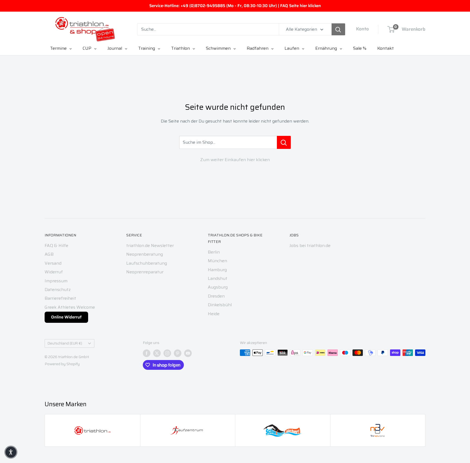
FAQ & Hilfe (56, 245)
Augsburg (218, 287)
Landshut (217, 278)
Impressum (56, 280)
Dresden (216, 296)
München (217, 260)
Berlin (214, 252)
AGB (49, 254)
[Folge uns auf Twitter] (157, 353)
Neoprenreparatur (144, 271)
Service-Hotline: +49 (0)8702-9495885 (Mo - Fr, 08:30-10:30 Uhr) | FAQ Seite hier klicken (235, 5)
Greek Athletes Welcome (70, 307)
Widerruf (54, 271)
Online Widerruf (66, 317)
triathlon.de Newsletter (150, 245)
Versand (53, 263)
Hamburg (217, 269)
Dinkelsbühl (220, 304)
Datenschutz (58, 289)
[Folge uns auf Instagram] (167, 353)
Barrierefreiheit (60, 298)
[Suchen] (338, 29)
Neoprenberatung (144, 254)
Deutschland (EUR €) (65, 343)
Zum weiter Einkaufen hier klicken (235, 159)
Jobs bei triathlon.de (309, 245)
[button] (10, 452)
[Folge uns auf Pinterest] (177, 353)
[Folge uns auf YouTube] (188, 353)
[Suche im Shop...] (284, 142)
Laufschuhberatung (146, 263)
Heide (213, 313)
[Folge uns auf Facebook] (146, 353)
